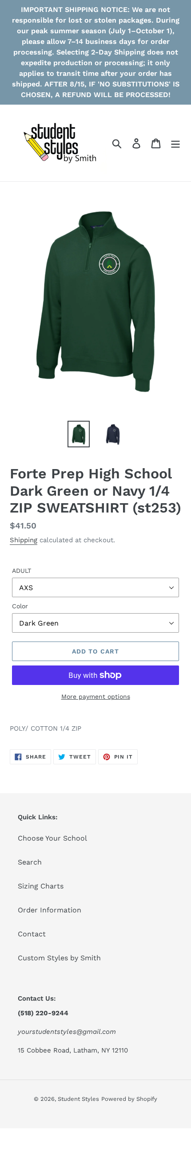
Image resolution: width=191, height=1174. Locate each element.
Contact (32, 934)
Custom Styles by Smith (59, 958)
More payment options (95, 696)
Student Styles (78, 1099)
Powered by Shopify (129, 1099)
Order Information (49, 910)
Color (20, 606)
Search (30, 862)
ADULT (21, 570)
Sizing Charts (41, 886)
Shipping (23, 540)
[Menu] (175, 143)
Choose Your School (52, 838)
